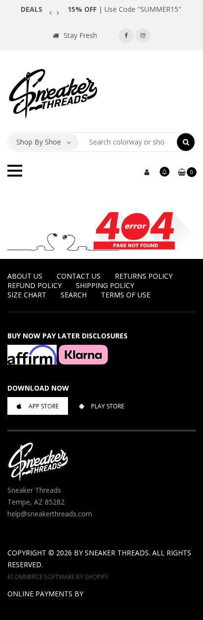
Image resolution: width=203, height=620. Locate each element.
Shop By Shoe (38, 141)
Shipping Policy (105, 285)
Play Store (107, 406)
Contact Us (79, 276)
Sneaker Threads (117, 552)
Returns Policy (143, 276)
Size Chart (26, 294)
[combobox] (127, 142)
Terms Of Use (125, 294)
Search (74, 294)
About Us (24, 276)
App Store (44, 406)
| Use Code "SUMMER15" (124, 9)
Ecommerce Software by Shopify (57, 577)
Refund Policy (34, 285)
